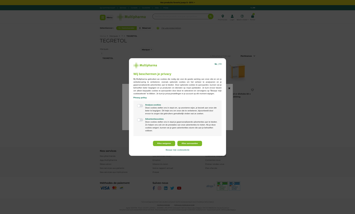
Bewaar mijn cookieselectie (177, 150)
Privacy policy (140, 97)
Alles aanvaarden (190, 143)
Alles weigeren (164, 143)
